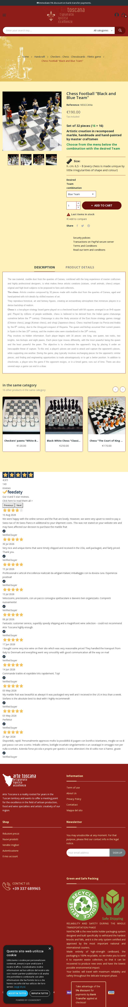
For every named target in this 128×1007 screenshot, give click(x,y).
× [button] (49, 948)
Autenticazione (10, 850)
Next (19, 505)
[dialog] (28, 974)
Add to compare (78, 219)
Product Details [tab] (80, 267)
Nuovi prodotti (10, 839)
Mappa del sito (74, 810)
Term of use (73, 787)
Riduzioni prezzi (10, 833)
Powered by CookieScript (28, 1000)
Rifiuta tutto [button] (40, 993)
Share (77, 225)
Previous (8, 505)
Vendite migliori (10, 845)
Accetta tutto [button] (17, 993)
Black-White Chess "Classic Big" (64, 440)
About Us (71, 793)
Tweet (83, 225)
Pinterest (89, 225)
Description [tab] (44, 267)
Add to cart (103, 205)
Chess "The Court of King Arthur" (107, 440)
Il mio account (10, 856)
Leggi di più (20, 986)
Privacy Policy (73, 799)
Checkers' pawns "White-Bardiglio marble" (21, 440)
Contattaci (72, 804)
